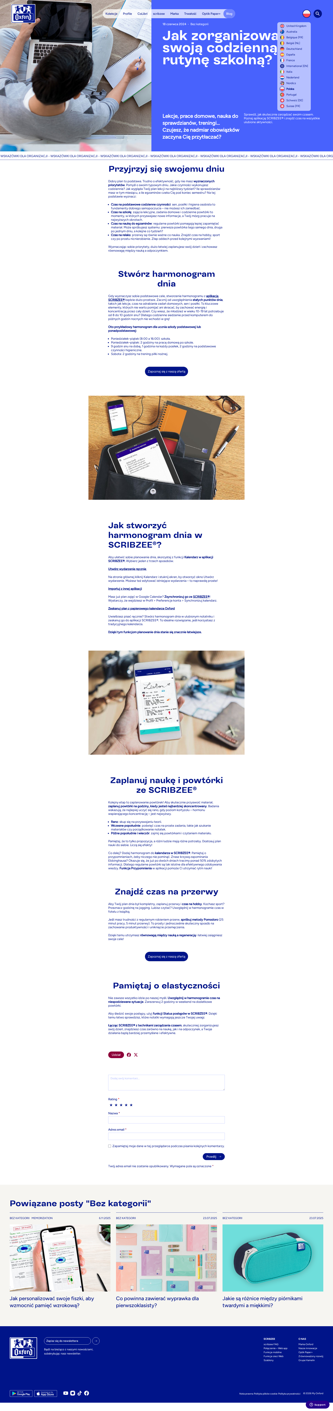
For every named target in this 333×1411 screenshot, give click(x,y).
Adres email (117, 1129)
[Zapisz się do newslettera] (96, 1341)
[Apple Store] (45, 1393)
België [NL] (293, 43)
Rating (113, 1099)
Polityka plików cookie (266, 1393)
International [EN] (297, 66)
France (290, 60)
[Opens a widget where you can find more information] (318, 1405)
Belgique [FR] (294, 37)
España (290, 54)
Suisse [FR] (293, 106)
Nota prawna (246, 1393)
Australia (291, 31)
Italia (289, 71)
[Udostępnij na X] (136, 1055)
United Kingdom (296, 26)
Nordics (291, 83)
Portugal (291, 94)
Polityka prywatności (289, 1393)
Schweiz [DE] (294, 100)
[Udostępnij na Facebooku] (129, 1055)
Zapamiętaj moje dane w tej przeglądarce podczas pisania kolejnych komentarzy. (168, 1146)
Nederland (292, 77)
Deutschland (294, 48)
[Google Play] (21, 1393)
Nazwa (114, 1113)
